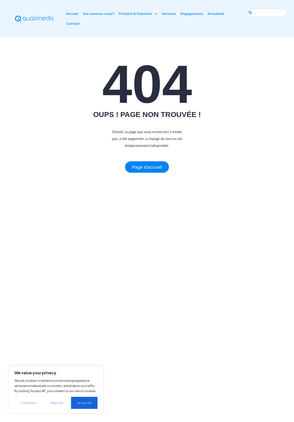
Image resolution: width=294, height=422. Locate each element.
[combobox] (267, 12)
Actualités (215, 13)
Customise (28, 403)
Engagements (191, 13)
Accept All (84, 403)
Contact (73, 23)
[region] (56, 389)
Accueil (72, 13)
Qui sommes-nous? (98, 13)
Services (169, 13)
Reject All (56, 403)
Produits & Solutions (135, 13)
